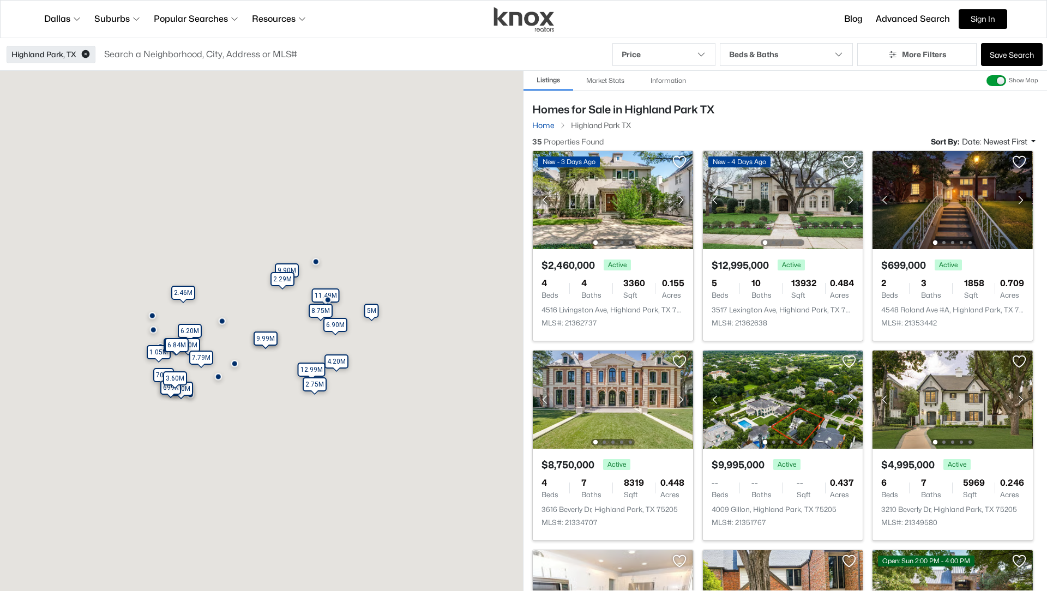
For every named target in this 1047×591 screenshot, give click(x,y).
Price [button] (631, 54)
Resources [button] (274, 19)
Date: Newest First (995, 141)
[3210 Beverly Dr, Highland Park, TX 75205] (952, 399)
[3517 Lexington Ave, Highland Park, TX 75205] (782, 199)
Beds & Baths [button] (753, 54)
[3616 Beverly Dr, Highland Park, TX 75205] (613, 399)
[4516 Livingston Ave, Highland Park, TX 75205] (613, 199)
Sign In (983, 18)
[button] (86, 54)
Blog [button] (853, 19)
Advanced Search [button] (913, 19)
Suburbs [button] (112, 19)
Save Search (1012, 54)
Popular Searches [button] (191, 19)
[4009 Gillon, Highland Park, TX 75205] (782, 399)
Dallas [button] (57, 19)
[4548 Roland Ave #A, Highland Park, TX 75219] (952, 199)
